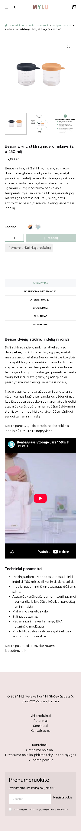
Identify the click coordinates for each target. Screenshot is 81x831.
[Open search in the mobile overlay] (14, 7)
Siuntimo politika (40, 760)
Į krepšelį (51, 238)
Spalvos (10, 227)
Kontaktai (39, 745)
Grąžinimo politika (39, 750)
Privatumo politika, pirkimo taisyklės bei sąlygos (40, 755)
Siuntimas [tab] (40, 316)
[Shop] (6, 25)
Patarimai (40, 720)
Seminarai (40, 726)
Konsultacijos (40, 730)
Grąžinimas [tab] (40, 308)
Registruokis (62, 797)
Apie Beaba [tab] (40, 324)
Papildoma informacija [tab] (40, 291)
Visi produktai (40, 716)
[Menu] (6, 7)
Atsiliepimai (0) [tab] (40, 299)
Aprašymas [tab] (40, 283)
